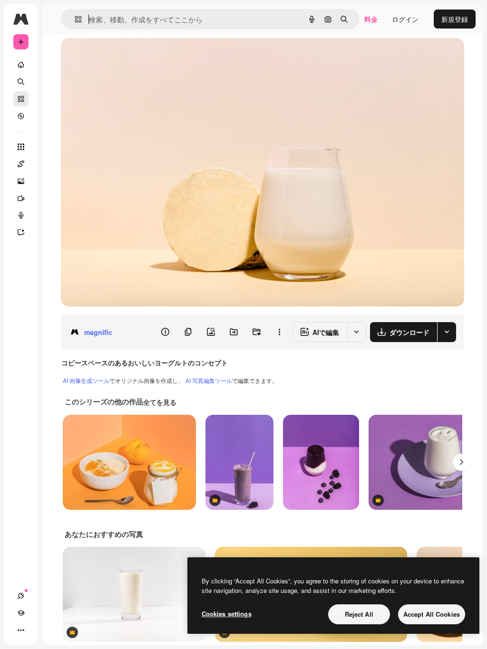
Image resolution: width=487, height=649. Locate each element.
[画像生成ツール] (21, 181)
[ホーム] (21, 64)
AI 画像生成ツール (86, 380)
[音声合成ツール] (21, 215)
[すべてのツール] (21, 146)
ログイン (405, 19)
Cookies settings (227, 613)
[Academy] (21, 612)
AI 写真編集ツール (208, 380)
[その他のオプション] (279, 332)
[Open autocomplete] (74, 19)
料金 (371, 19)
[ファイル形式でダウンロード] (446, 332)
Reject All (359, 614)
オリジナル (126, 56)
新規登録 (454, 19)
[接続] (21, 595)
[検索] (21, 81)
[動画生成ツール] (21, 198)
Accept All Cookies (431, 614)
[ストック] (21, 98)
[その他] (21, 630)
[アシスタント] (21, 232)
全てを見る (159, 402)
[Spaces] (21, 164)
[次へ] (461, 462)
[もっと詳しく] (21, 116)
